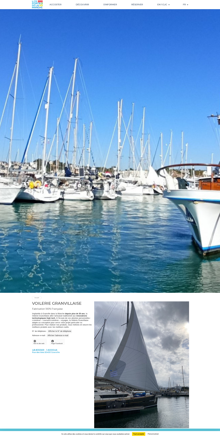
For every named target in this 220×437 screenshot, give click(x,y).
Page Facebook (57, 343)
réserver (137, 4)
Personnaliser (153, 434)
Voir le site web (38, 343)
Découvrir (82, 4)
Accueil (36, 298)
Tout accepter (138, 434)
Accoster (55, 4)
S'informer (110, 4)
